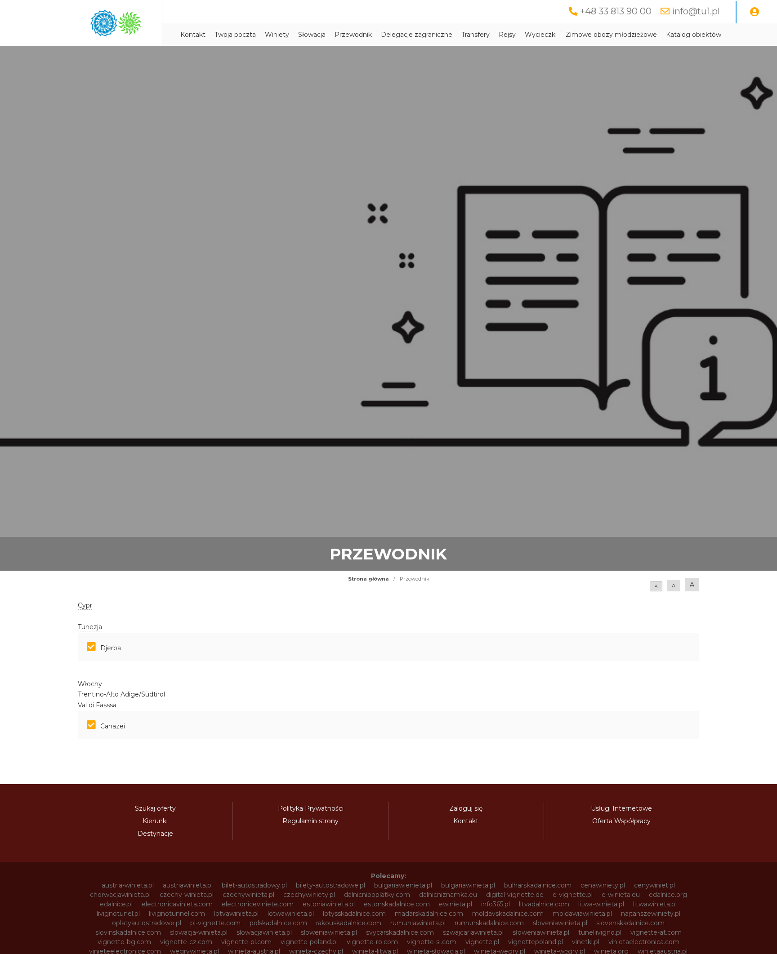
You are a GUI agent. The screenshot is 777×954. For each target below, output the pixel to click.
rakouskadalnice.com (348, 923)
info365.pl (495, 904)
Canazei (112, 726)
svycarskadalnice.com (400, 932)
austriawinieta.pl (188, 885)
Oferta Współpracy (621, 821)
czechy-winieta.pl (187, 895)
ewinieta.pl (455, 904)
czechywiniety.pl (309, 895)
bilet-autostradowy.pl (254, 885)
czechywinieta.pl (248, 895)
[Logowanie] (754, 12)
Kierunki (155, 821)
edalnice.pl (116, 904)
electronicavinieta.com (177, 904)
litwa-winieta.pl (601, 904)
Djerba (110, 648)
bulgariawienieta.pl (403, 885)
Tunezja (90, 627)
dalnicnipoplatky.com (377, 895)
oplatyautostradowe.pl (146, 923)
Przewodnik (353, 35)
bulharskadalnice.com (538, 885)
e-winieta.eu (621, 895)
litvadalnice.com (544, 904)
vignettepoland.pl (535, 942)
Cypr (85, 605)
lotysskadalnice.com (354, 914)
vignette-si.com (431, 942)
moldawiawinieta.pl (582, 914)
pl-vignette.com (215, 923)
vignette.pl (482, 942)
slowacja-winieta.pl (199, 932)
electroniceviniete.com (258, 904)
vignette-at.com (656, 932)
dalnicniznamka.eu (448, 895)
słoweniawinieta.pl (541, 932)
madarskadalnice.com (429, 914)
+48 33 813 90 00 (616, 11)
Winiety (277, 35)
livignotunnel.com (177, 914)
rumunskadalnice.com (489, 923)
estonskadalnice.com (397, 904)
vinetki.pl (585, 942)
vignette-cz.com (186, 942)
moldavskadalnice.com (508, 914)
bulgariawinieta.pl (468, 885)
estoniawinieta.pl (329, 904)
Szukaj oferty (155, 808)
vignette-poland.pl (309, 942)
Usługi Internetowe (621, 808)
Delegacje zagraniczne (416, 35)
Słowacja (312, 35)
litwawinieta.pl (655, 904)
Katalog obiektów (693, 35)
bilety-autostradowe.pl (330, 885)
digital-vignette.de (515, 895)
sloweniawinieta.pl (329, 932)
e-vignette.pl (573, 895)
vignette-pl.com (246, 942)
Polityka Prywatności (311, 808)
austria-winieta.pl (128, 885)
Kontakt (192, 35)
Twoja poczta (235, 35)
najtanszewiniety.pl (650, 914)
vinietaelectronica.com (643, 942)
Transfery (475, 35)
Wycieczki (541, 35)
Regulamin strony (310, 821)
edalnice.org (668, 895)
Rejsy (507, 35)
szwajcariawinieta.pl (473, 932)
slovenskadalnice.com (630, 923)
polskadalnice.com (278, 923)
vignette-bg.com (124, 942)
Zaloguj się (465, 808)
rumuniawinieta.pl (418, 923)
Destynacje (155, 834)
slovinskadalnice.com (128, 932)
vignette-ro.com (372, 942)
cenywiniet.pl (654, 885)
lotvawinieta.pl (236, 914)
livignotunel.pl (118, 914)
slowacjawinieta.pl (264, 932)
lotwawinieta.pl (291, 914)
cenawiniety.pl (603, 885)
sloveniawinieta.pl (560, 923)
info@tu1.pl (696, 11)
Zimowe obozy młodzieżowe (611, 35)
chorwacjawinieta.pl (120, 895)
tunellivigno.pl (599, 932)
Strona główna (368, 579)
